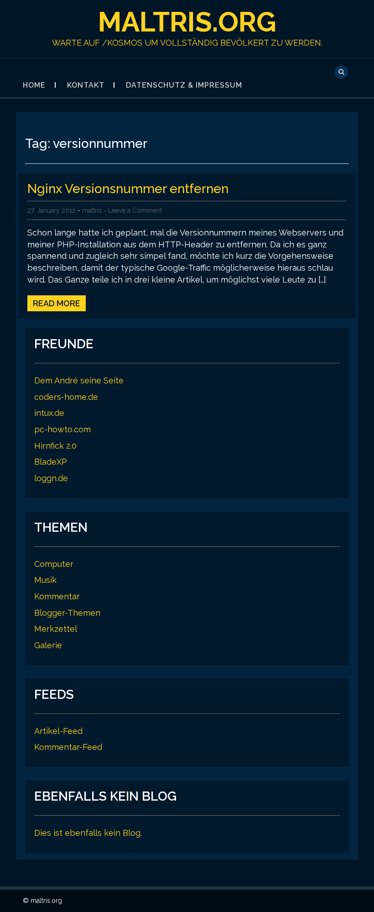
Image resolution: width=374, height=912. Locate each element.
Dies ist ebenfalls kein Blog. (88, 833)
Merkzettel (55, 629)
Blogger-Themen (67, 613)
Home (34, 85)
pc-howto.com (62, 429)
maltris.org (187, 22)
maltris (92, 210)
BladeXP (50, 461)
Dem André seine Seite (79, 380)
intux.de (49, 413)
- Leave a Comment (133, 210)
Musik (45, 580)
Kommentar (57, 596)
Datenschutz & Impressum (184, 85)
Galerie (48, 645)
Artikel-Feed (58, 731)
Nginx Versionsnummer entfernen (128, 188)
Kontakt (85, 85)
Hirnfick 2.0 (55, 446)
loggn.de (51, 478)
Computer (53, 564)
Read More (56, 303)
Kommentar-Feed (68, 747)
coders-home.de (66, 397)
